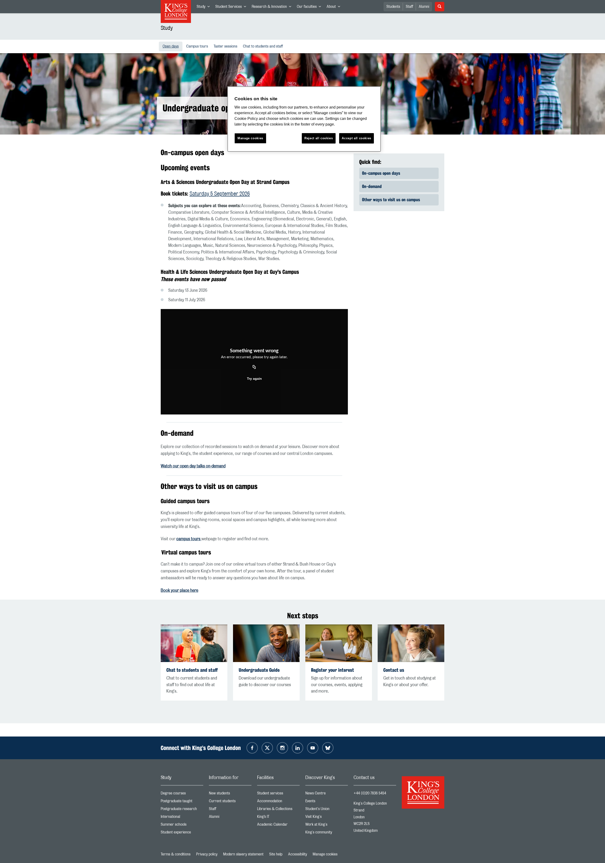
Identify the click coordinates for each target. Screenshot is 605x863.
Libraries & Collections (278, 810)
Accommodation (278, 802)
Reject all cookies (318, 138)
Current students (230, 802)
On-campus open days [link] (381, 173)
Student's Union (326, 810)
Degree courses (182, 794)
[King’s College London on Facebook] (252, 748)
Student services (278, 794)
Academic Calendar (278, 825)
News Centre (326, 794)
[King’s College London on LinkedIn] (297, 748)
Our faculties (310, 7)
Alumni (424, 7)
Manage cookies (325, 854)
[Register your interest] (338, 643)
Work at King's (326, 825)
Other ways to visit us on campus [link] (391, 199)
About (335, 7)
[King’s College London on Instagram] (282, 748)
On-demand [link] (372, 186)
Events (326, 802)
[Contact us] (411, 643)
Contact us (393, 670)
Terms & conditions (175, 854)
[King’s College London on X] (267, 748)
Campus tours (198, 46)
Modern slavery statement (243, 854)
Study (204, 7)
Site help (275, 854)
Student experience (182, 833)
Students (393, 7)
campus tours (188, 539)
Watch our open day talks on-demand (193, 466)
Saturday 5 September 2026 (220, 193)
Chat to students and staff (264, 46)
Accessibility (297, 854)
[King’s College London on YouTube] (312, 748)
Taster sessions (226, 46)
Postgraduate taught (182, 802)
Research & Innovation (273, 7)
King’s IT (278, 818)
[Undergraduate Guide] (266, 643)
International (182, 818)
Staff (409, 7)
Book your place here (179, 590)
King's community (326, 833)
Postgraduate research (182, 810)
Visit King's (326, 818)
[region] (304, 119)
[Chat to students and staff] (194, 643)
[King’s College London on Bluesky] (327, 748)
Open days (172, 46)
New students (230, 794)
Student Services (232, 7)
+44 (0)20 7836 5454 (370, 793)
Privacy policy (206, 854)
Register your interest (332, 670)
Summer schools (182, 825)
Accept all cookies (356, 138)
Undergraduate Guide (259, 670)
